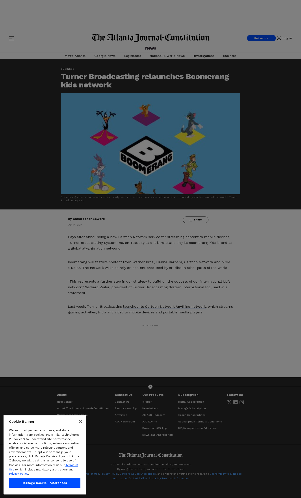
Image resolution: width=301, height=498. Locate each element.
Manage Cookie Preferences (44, 483)
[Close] (80, 421)
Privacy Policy (18, 473)
